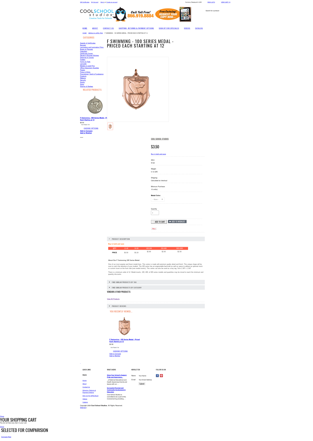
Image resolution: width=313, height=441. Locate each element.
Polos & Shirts (85, 72)
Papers (82, 70)
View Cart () (225, 2)
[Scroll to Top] (80, 363)
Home (85, 33)
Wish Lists (211, 2)
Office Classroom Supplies (89, 68)
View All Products (113, 299)
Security (83, 80)
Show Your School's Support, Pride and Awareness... (117, 376)
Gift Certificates (84, 2)
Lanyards (83, 63)
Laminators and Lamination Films (92, 47)
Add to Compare (90, 131)
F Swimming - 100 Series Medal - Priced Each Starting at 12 (124, 340)
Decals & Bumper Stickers (89, 55)
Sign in (102, 2)
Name (133, 375)
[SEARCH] (231, 11)
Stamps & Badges (86, 86)
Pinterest (161, 375)
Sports (82, 82)
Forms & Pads (85, 61)
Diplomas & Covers (87, 57)
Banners (83, 45)
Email (133, 379)
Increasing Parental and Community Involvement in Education (116, 390)
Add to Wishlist (89, 133)
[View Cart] (192, 6)
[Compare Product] (195, 6)
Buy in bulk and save (158, 154)
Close (2, 416)
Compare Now (6, 437)
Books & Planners (86, 49)
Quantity (154, 209)
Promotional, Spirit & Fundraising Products (91, 75)
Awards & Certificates (87, 43)
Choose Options (94, 128)
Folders (82, 59)
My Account (94, 2)
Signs (82, 84)
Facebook (157, 375)
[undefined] (136, 112)
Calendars (83, 51)
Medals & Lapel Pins (95, 33)
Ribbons (83, 78)
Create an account (111, 2)
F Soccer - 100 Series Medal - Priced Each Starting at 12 (97, 119)
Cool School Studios (160, 138)
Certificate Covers (86, 53)
